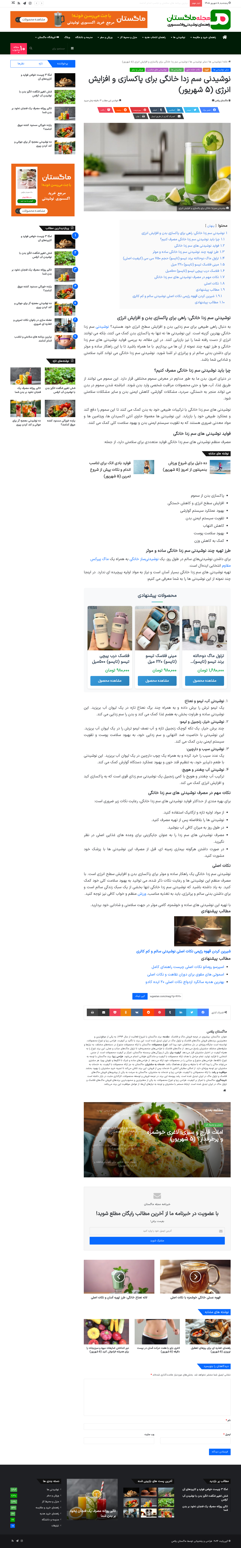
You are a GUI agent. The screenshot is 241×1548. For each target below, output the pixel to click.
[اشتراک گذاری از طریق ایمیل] (103, 1012)
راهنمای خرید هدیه (49, 1514)
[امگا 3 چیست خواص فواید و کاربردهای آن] (65, 80)
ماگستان (152, 1037)
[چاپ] (92, 1012)
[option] (157, 1139)
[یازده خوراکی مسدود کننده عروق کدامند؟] (65, 130)
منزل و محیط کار (128, 37)
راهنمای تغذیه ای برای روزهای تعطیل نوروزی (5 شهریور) (211, 1350)
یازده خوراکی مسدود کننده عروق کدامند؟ (61, 423)
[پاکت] (114, 1012)
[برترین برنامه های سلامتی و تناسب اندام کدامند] (65, 342)
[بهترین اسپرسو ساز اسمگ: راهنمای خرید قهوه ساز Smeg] (149, 1513)
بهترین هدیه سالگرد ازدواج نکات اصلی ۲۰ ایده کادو (185, 982)
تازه (41, 64)
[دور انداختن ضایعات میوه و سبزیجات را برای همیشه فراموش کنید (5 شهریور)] (106, 1331)
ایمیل (227, 1434)
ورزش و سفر (106, 37)
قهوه (207, 69)
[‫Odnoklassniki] (125, 1012)
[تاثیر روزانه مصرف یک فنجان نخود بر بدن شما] (65, 114)
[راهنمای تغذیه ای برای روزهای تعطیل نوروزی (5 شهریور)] (208, 1331)
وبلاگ (67, 37)
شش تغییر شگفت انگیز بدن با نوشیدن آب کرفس (35, 94)
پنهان (210, 226)
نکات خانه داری (193, 69)
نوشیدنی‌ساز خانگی (144, 559)
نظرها (21, 64)
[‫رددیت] (148, 1012)
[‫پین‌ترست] (159, 1012)
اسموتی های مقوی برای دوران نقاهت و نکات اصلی (185, 974)
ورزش (142, 894)
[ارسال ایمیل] (213, 100)
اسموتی (217, 1125)
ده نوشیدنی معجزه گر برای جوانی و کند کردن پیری (26, 423)
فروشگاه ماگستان (47, 37)
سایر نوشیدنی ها (198, 62)
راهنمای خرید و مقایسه (204, 37)
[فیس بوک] (203, 1012)
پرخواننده (62, 64)
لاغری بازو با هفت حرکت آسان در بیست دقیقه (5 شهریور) (158, 1350)
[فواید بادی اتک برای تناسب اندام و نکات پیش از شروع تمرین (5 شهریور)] (143, 467)
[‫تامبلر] (170, 1012)
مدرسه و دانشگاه (84, 37)
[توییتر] (191, 1012)
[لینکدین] (180, 1012)
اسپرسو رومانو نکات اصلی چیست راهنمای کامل (188, 967)
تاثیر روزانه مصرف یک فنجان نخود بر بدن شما (28, 390)
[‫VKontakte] (137, 1012)
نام (228, 1420)
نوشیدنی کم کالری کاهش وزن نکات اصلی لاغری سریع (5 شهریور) (184, 1136)
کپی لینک (140, 996)
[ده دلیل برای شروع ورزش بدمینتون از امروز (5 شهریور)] (220, 467)
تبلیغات (55, 1526)
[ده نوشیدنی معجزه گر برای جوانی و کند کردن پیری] (65, 147)
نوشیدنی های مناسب (157, 69)
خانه (225, 62)
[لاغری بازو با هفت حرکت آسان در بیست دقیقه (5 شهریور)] (157, 1331)
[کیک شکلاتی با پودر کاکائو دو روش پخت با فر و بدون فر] (149, 1492)
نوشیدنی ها (179, 37)
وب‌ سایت (149, 1434)
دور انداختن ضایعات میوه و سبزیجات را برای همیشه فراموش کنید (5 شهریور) (108, 1350)
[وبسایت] (224, 1090)
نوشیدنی (102, 327)
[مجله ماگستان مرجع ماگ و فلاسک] (199, 19)
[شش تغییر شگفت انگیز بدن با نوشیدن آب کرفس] (65, 97)
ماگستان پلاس (221, 100)
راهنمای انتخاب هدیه (155, 37)
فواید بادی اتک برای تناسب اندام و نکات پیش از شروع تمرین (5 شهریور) (110, 469)
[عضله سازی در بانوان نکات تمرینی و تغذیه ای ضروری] (65, 325)
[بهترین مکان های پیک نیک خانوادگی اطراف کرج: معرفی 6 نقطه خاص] (166, 1492)
